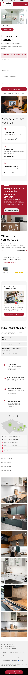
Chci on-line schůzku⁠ (9, 156)
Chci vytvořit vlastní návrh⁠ (10, 172)
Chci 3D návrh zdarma (10, 139)
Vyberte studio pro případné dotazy (9, 76)
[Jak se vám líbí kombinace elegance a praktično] (14, 571)
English (15, 660)
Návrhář (17, 652)
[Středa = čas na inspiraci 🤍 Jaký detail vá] (14, 624)
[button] (6, 250)
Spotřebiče (22, 652)
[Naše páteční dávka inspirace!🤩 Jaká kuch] (14, 517)
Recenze (12, 652)
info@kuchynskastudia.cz (9, 646)
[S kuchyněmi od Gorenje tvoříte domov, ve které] (14, 544)
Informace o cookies (5, 660)
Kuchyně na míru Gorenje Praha (12, 436)
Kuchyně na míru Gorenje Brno (12, 439)
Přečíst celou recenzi (9, 262)
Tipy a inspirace (4, 652)
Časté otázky (13, 655)
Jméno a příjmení (5, 59)
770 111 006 (5, 644)
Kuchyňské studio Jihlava (10, 445)
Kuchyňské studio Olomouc (11, 451)
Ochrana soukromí (17, 657)
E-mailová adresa (5, 70)
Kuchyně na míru (5, 655)
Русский (21, 660)
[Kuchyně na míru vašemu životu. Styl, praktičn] (14, 598)
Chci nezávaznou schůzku (11, 210)
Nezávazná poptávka (7, 29)
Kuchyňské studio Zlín (9, 448)
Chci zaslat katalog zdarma (14, 314)
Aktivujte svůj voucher (6, 657)
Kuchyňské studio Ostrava (11, 442)
